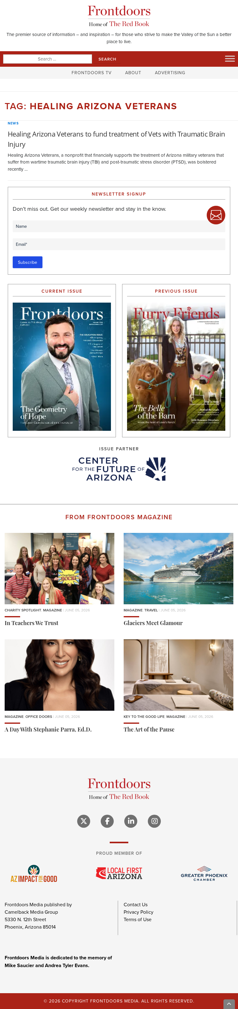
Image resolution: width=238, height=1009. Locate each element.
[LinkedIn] (130, 821)
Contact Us (136, 904)
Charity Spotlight (23, 610)
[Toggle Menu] (230, 59)
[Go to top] (229, 1004)
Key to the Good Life (144, 716)
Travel (151, 610)
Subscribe (27, 262)
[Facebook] (107, 821)
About (133, 73)
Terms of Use (138, 919)
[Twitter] (83, 821)
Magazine (52, 610)
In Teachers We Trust (31, 624)
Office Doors (38, 716)
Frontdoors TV (92, 73)
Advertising (170, 73)
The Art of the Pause (149, 730)
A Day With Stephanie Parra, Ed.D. (48, 730)
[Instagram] (154, 821)
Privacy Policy (138, 911)
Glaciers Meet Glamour (153, 624)
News (13, 123)
